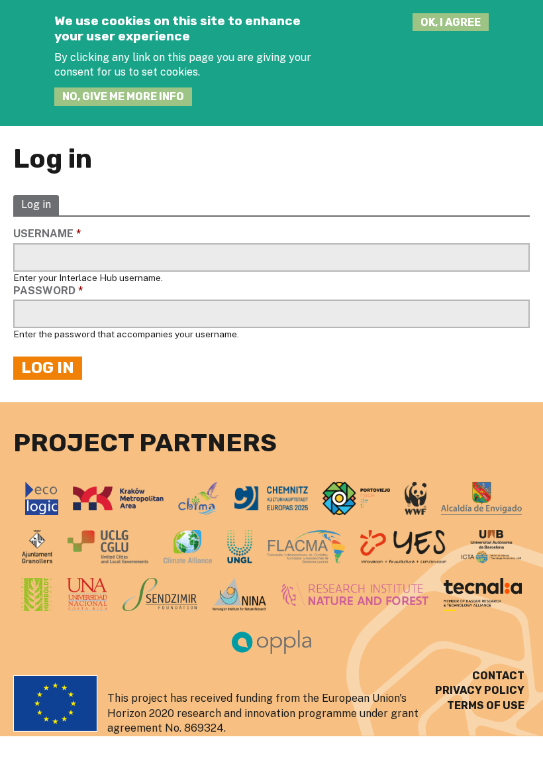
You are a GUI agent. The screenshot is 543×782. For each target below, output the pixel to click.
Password (48, 290)
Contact (498, 675)
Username (47, 233)
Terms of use (485, 705)
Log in (36, 205)
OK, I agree (450, 22)
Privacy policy (479, 690)
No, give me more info (123, 96)
